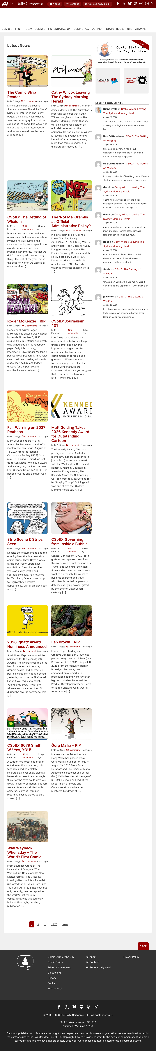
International (136, 28)
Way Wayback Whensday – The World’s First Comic (24, 852)
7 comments (74, 646)
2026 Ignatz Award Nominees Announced (27, 644)
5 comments (73, 105)
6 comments (30, 548)
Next (65, 924)
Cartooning (93, 28)
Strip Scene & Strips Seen (25, 541)
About (56, 3)
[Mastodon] (135, 4)
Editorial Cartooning (68, 28)
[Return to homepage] (26, 975)
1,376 (54, 924)
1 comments (74, 445)
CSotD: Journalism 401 (67, 323)
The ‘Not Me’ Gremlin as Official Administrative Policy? (71, 221)
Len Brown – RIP (65, 642)
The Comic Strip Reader (21, 94)
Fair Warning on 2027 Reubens (26, 429)
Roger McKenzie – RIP (26, 321)
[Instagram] (147, 4)
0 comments (29, 101)
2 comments (74, 230)
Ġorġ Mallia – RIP (66, 745)
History (109, 28)
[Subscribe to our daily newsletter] (108, 80)
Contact (74, 3)
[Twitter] (124, 4)
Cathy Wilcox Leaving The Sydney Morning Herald (70, 96)
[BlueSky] (130, 4)
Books (120, 28)
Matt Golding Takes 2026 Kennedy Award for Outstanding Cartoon (70, 434)
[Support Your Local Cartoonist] (136, 80)
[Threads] (141, 4)
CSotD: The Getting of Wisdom (26, 219)
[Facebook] (118, 4)
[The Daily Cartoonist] (22, 4)
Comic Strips (43, 28)
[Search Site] (152, 4)
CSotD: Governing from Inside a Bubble (69, 541)
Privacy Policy (131, 956)
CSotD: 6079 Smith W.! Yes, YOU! (24, 747)
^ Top (143, 946)
